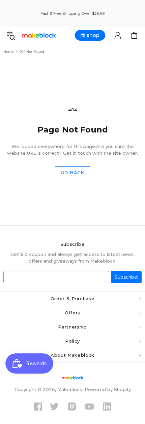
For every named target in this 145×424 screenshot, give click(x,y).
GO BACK (72, 172)
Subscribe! (126, 277)
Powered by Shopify (108, 389)
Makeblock (39, 35)
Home (8, 51)
